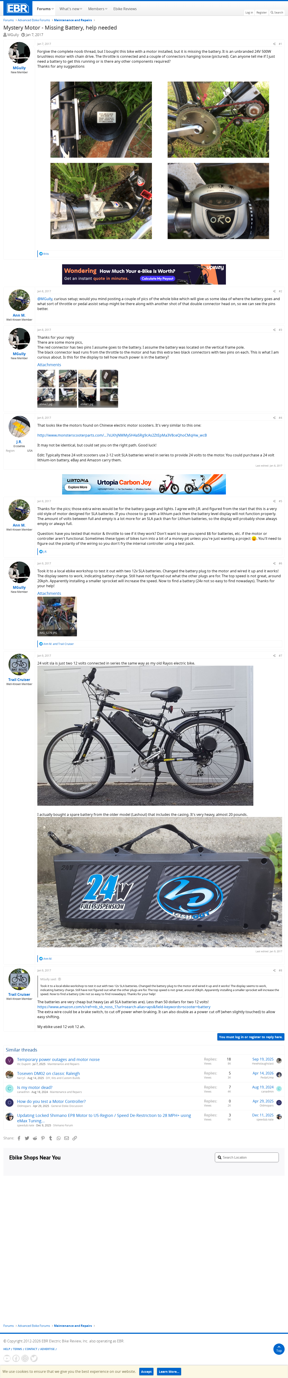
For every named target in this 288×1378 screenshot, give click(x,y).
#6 (280, 563)
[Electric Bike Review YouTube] (7, 1358)
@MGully (44, 298)
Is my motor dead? (34, 1087)
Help (6, 1349)
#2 (280, 291)
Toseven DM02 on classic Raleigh (48, 1073)
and (58, 644)
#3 (280, 330)
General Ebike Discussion (67, 1106)
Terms (17, 1349)
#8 (280, 970)
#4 (280, 418)
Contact (31, 1349)
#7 (280, 656)
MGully (13, 34)
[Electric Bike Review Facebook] (16, 1358)
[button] (52, 8)
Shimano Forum (63, 1125)
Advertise (47, 1349)
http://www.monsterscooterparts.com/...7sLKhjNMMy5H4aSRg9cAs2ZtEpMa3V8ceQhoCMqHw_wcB (122, 435)
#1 (280, 44)
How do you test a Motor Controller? (51, 1101)
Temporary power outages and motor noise (58, 1059)
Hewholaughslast (263, 1063)
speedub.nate (25, 1125)
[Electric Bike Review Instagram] (25, 1358)
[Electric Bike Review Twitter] (34, 1358)
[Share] (274, 43)
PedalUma (267, 1077)
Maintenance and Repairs (63, 1064)
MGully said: (48, 979)
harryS (21, 1078)
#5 (280, 501)
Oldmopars (24, 1106)
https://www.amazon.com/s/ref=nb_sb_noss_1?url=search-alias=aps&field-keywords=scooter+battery (123, 1006)
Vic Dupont (24, 1064)
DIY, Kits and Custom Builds (63, 1078)
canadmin (23, 1092)
